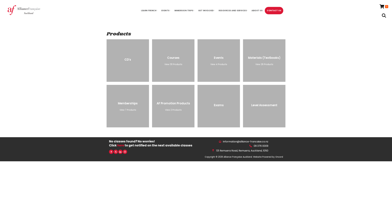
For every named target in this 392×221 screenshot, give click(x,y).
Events (165, 10)
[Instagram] (125, 152)
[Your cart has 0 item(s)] (384, 6)
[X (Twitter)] (116, 152)
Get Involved (206, 10)
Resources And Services (233, 10)
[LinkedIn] (120, 152)
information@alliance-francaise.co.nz (245, 141)
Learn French (148, 10)
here (120, 145)
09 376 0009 (261, 146)
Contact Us (274, 10)
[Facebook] (111, 152)
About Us (257, 10)
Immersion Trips (183, 10)
